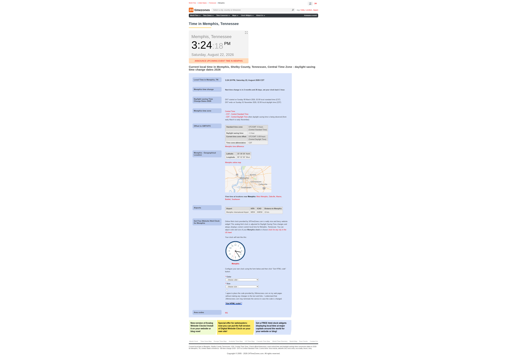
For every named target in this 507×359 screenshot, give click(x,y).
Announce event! (310, 15)
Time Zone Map (206, 341)
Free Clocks (303, 341)
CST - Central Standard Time (237, 114)
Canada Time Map (263, 341)
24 (315, 3)
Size (228, 284)
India (303, 10)
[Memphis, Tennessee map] (248, 192)
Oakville (272, 197)
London (309, 10)
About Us (259, 15)
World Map (293, 341)
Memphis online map (233, 162)
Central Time (230, 111)
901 (226, 313)
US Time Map (250, 341)
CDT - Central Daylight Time (237, 117)
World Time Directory (279, 341)
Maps (234, 15)
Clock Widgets (246, 15)
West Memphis (262, 197)
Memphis (251, 197)
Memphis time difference (234, 146)
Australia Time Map (236, 341)
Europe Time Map (220, 341)
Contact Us (314, 341)
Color (228, 277)
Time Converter (222, 15)
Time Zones (207, 15)
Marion (278, 197)
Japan (315, 10)
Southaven (236, 199)
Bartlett (228, 199)
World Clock (193, 341)
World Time (194, 15)
